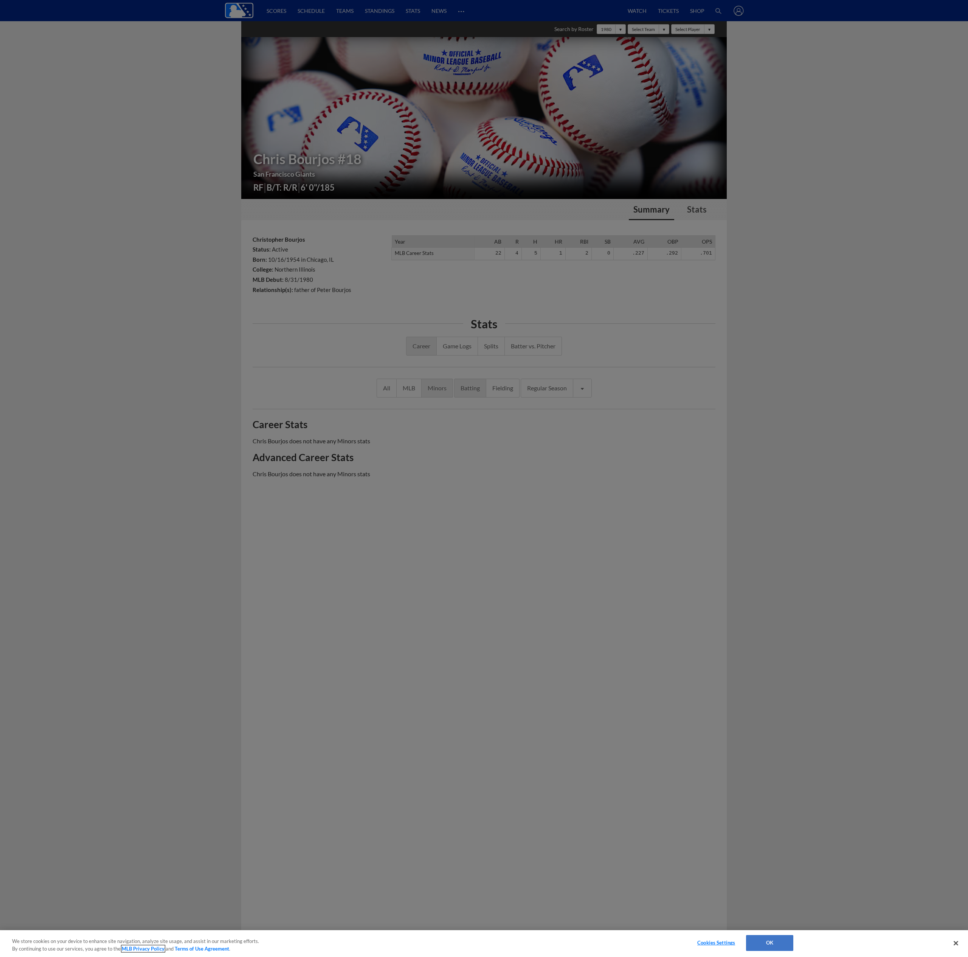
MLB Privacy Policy (143, 949)
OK (769, 943)
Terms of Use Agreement (202, 949)
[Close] (956, 943)
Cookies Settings (716, 943)
